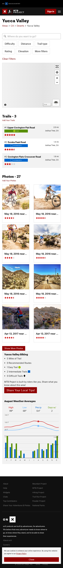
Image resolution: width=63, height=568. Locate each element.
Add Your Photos (9, 180)
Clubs (5, 496)
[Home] (14, 11)
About (5, 484)
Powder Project (38, 501)
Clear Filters (9, 58)
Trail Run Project (39, 496)
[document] (31, 555)
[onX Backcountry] (11, 3)
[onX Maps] (9, 522)
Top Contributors (10, 501)
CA (12, 25)
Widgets (6, 492)
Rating (8, 51)
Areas (5, 25)
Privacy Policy (21, 554)
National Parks (38, 505)
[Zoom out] (57, 82)
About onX (7, 540)
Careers (6, 545)
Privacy (45, 564)
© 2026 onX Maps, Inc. (24, 564)
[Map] (31, 85)
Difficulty (10, 43)
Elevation (23, 51)
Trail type (42, 43)
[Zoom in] (57, 78)
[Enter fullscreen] (57, 66)
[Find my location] (57, 72)
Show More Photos (13, 348)
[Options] (56, 102)
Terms (37, 564)
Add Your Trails (8, 120)
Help (5, 488)
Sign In (50, 11)
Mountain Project (39, 484)
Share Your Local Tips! (20, 390)
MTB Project (37, 488)
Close (31, 559)
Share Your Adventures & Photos (16, 505)
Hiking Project (38, 492)
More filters (41, 51)
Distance (26, 43)
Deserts (20, 25)
